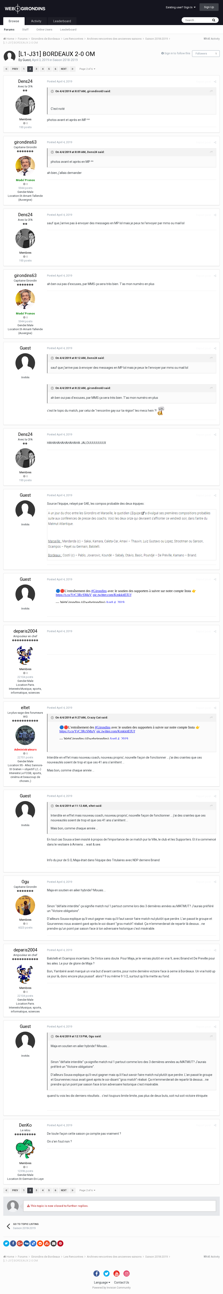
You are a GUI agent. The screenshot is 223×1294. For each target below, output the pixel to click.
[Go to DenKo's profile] (25, 1149)
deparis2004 (25, 631)
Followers (201, 53)
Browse (14, 21)
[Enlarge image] (131, 534)
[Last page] (72, 69)
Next (64, 69)
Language (101, 1282)
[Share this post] (215, 81)
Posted (59, 81)
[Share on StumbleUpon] (47, 1243)
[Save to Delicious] (33, 1243)
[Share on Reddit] (40, 1243)
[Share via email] (54, 1243)
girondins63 (95, 91)
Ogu (25, 881)
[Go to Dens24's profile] (25, 105)
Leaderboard (68, 29)
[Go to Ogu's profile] (25, 905)
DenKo (25, 1125)
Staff (25, 29)
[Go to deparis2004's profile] (25, 655)
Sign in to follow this (177, 53)
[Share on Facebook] (13, 1243)
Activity (36, 21)
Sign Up (209, 7)
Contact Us (121, 1282)
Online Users (44, 29)
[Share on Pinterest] (60, 1243)
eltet (25, 707)
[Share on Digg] (27, 1243)
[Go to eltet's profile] (25, 735)
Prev (15, 69)
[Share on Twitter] (6, 1243)
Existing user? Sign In (180, 7)
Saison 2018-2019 (65, 60)
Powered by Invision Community (111, 1287)
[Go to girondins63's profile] (25, 166)
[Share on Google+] (20, 1243)
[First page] (6, 69)
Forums (9, 29)
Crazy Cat (94, 717)
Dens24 (25, 81)
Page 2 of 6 (86, 69)
